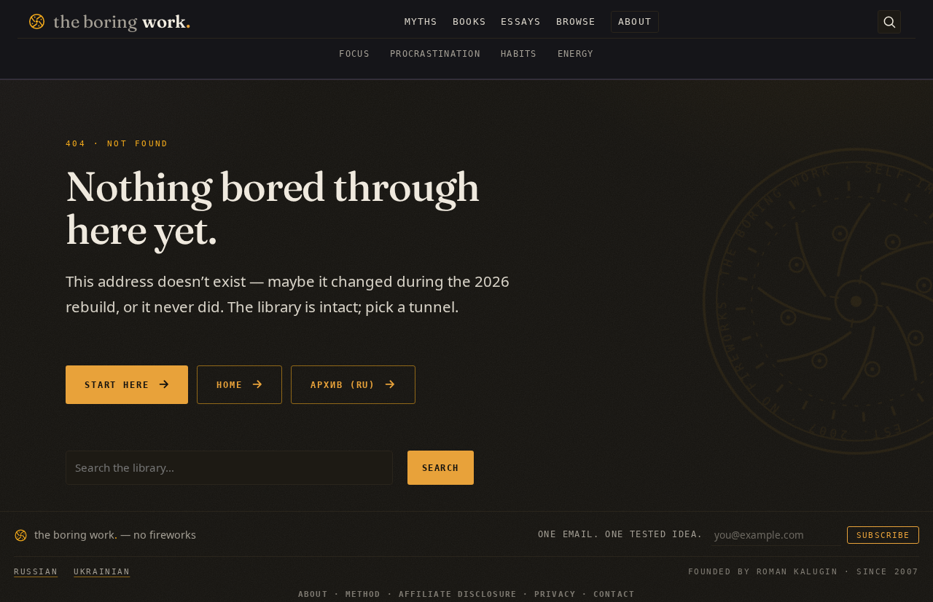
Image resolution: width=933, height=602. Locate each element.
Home (229, 384)
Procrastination (435, 54)
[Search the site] (889, 22)
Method (363, 594)
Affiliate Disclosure (458, 594)
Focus (354, 54)
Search (440, 467)
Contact (614, 594)
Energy (576, 54)
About (313, 594)
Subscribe (882, 535)
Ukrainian (102, 571)
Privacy (555, 594)
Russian (36, 571)
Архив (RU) (343, 384)
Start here (117, 384)
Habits (519, 54)
